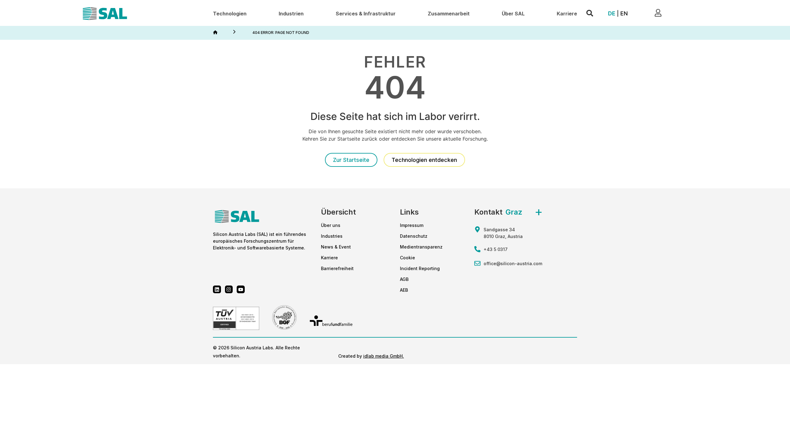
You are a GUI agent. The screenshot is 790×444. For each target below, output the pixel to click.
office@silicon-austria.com (513, 263)
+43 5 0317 (496, 249)
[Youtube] (241, 290)
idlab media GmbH (383, 356)
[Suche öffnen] (589, 13)
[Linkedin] (217, 290)
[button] (230, 14)
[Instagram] (229, 290)
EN (624, 13)
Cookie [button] (407, 257)
